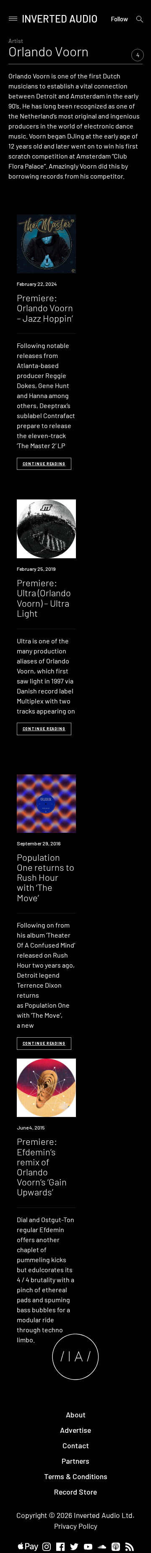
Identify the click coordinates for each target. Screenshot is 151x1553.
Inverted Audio (60, 19)
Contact (75, 1445)
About (76, 1414)
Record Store (75, 1491)
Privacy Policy (75, 1525)
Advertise (75, 1430)
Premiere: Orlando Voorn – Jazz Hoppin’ (45, 307)
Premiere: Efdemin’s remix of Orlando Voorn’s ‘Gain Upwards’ (42, 1166)
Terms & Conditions (75, 1476)
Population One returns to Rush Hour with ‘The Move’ (45, 877)
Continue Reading (44, 463)
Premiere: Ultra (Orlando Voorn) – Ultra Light (44, 597)
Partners (75, 1460)
